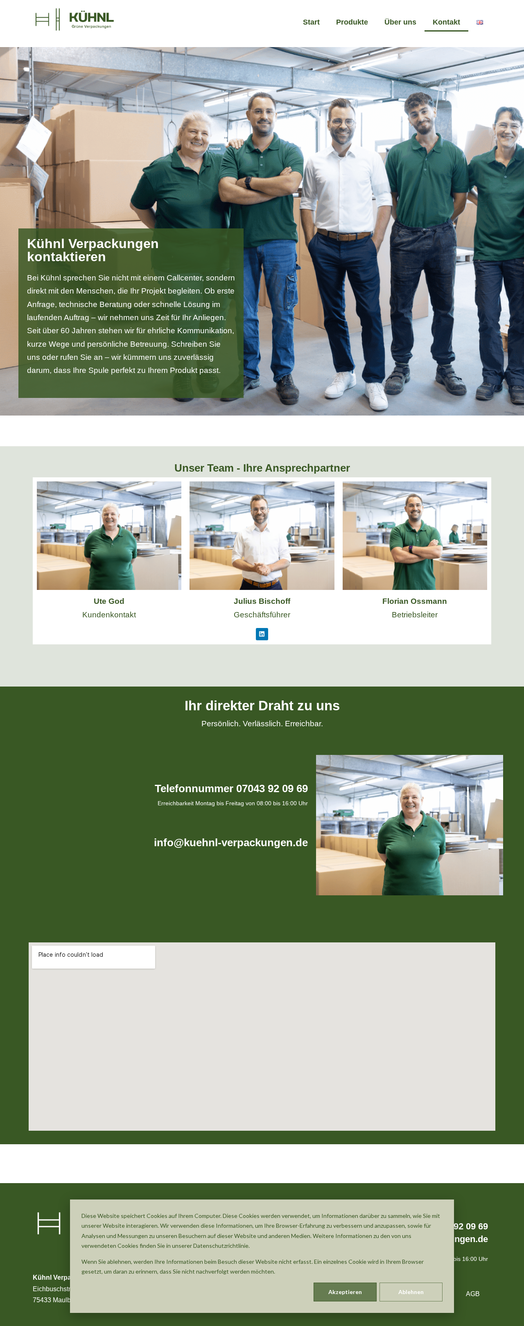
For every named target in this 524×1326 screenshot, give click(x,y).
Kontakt (446, 22)
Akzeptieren (345, 1291)
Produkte (352, 22)
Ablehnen (411, 1291)
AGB (473, 1293)
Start (311, 22)
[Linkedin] (262, 634)
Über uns (400, 22)
